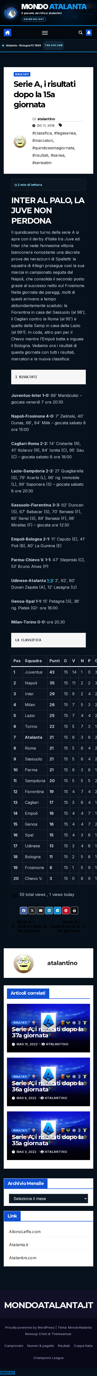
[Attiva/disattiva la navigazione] (45, 32)
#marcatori (42, 140)
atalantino (46, 119)
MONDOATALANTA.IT (48, 1305)
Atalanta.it (18, 1244)
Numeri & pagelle (40, 1346)
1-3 (50, 580)
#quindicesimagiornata (53, 147)
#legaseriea (65, 133)
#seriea (57, 155)
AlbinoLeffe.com (25, 1231)
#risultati (40, 155)
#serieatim (41, 162)
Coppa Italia (83, 1346)
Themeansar (61, 1334)
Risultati (22, 74)
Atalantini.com (22, 1257)
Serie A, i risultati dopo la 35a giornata (48, 1140)
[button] (81, 32)
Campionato (13, 1346)
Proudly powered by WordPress (30, 1327)
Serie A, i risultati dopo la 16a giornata (32, 926)
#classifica (42, 133)
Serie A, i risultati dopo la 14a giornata (65, 926)
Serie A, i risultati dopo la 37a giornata (48, 1032)
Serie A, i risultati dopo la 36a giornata (48, 1086)
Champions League (48, 1358)
